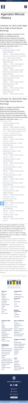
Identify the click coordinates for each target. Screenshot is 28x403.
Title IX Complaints (18, 346)
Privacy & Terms (14, 402)
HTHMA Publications (19, 296)
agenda (23, 131)
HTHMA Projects (18, 294)
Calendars (3, 297)
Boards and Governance (7, 348)
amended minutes (15, 133)
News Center (4, 313)
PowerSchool (17, 301)
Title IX (15, 327)
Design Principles (5, 304)
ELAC (2, 308)
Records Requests (18, 335)
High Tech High (17, 0)
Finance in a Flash (5, 341)
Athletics (3, 296)
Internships (4, 309)
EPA (2, 323)
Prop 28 (3, 325)
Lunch (2, 311)
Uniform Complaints (18, 347)
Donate (3, 306)
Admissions (4, 294)
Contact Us (4, 303)
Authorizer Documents (6, 350)
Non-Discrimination (18, 334)
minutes (5, 133)
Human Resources (18, 325)
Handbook (16, 306)
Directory (16, 363)
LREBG (3, 327)
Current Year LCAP (5, 352)
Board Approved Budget (7, 329)
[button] (2, 203)
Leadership (16, 361)
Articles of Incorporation (7, 362)
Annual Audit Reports (6, 330)
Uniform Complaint (18, 329)
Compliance (16, 314)
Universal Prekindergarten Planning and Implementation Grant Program (6, 336)
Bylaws (3, 357)
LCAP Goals (16, 316)
